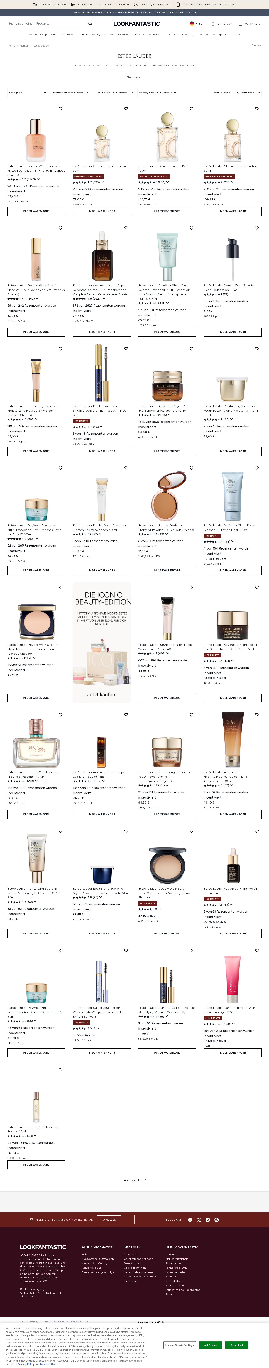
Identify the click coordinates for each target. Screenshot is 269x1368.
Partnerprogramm (177, 1267)
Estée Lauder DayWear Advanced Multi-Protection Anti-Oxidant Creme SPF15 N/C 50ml (34, 530)
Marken (24, 45)
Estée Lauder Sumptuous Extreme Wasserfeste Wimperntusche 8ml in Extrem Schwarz (98, 1012)
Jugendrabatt (174, 1281)
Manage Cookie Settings (179, 1345)
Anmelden (109, 1219)
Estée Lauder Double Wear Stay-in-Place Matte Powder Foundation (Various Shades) (33, 649)
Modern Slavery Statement (140, 1276)
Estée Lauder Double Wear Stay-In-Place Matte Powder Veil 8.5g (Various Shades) (166, 893)
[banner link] (102, 642)
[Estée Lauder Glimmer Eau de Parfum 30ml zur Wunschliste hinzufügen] (126, 108)
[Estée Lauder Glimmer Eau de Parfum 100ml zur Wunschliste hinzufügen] (191, 108)
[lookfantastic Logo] (137, 23)
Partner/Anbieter (176, 1272)
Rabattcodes (174, 1263)
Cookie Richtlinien (135, 1267)
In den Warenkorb (36, 211)
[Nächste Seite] (145, 1180)
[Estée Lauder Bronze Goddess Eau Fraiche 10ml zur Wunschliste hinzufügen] (60, 1069)
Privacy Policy (26, 1364)
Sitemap (171, 1276)
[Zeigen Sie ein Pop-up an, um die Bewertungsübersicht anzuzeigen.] (38, 179)
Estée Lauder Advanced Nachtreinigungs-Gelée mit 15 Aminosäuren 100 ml (225, 776)
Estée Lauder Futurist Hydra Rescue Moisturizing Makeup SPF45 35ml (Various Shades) (33, 410)
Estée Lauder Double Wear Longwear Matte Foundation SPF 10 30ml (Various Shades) (36, 170)
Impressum (131, 1281)
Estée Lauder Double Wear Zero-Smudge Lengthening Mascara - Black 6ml (100, 410)
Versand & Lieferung (94, 1263)
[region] (134, 1345)
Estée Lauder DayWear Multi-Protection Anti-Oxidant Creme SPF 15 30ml (35, 1012)
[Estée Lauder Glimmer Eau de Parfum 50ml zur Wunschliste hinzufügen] (256, 108)
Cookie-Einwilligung (32, 1289)
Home (11, 45)
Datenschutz (131, 1263)
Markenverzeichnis (177, 1258)
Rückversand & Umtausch (98, 1258)
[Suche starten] (90, 23)
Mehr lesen (134, 77)
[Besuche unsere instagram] (207, 1219)
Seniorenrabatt (175, 1285)
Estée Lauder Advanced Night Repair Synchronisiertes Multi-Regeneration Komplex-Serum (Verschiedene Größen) (102, 290)
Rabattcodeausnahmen (138, 1272)
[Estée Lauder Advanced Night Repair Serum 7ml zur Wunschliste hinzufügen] (256, 831)
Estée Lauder (134, 56)
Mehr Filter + (222, 92)
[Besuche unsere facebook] (190, 1219)
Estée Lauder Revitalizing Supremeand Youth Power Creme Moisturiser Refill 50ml (231, 410)
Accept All (237, 1345)
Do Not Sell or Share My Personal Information (40, 1295)
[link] (222, 23)
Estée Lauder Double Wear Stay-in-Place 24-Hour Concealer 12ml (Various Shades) (36, 290)
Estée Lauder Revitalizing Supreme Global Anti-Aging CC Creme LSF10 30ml (33, 893)
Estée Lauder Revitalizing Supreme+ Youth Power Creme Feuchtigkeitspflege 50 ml (164, 776)
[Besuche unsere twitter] (198, 1219)
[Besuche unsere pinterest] (216, 1219)
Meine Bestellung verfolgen (99, 1272)
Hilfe (85, 1254)
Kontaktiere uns (91, 1267)
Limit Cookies (210, 1345)
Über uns (171, 1254)
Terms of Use (48, 1364)
